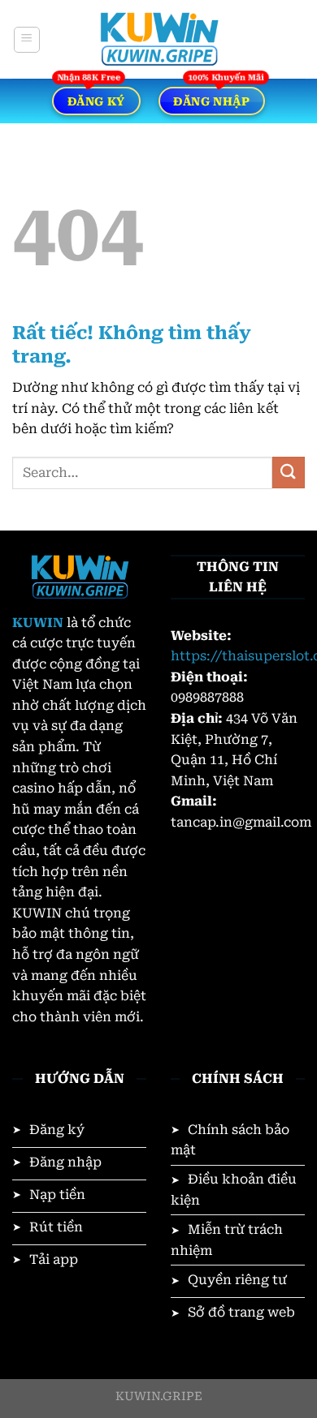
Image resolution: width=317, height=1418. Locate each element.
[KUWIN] (158, 39)
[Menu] (27, 40)
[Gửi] (288, 472)
